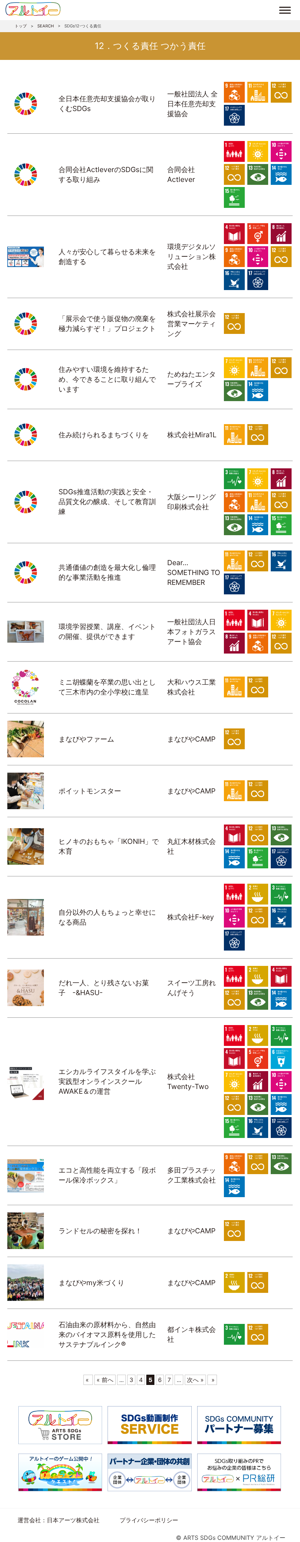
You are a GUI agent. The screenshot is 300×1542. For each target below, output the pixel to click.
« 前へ (105, 1379)
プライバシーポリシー (149, 1520)
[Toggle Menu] (285, 10)
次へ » (195, 1379)
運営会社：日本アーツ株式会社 (59, 1520)
